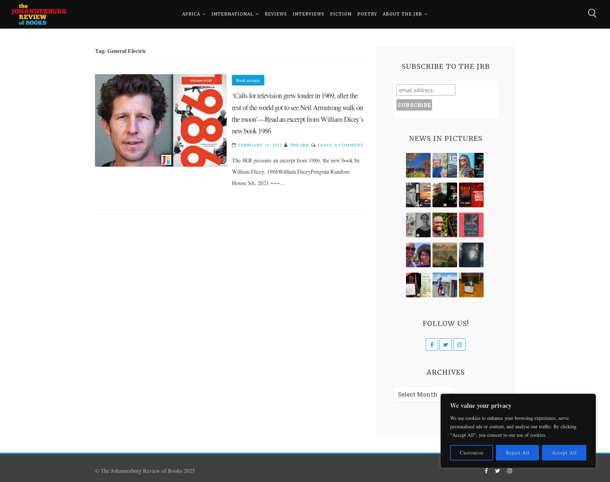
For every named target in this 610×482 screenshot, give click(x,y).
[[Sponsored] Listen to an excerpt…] (471, 165)
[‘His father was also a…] (418, 285)
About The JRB (402, 14)
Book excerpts (248, 80)
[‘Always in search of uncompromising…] (418, 195)
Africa (191, 14)
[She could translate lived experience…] (418, 255)
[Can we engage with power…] (444, 195)
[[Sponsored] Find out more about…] (471, 225)
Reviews (276, 14)
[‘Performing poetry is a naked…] (418, 225)
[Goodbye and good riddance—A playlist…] (471, 285)
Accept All (564, 452)
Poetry (367, 14)
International (232, 14)
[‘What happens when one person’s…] (444, 225)
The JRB (299, 145)
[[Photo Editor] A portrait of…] (444, 285)
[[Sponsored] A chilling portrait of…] (471, 195)
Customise (472, 452)
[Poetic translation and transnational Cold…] (471, 255)
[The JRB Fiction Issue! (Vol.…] (418, 165)
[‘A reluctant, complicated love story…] (444, 165)
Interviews (308, 14)
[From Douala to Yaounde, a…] (444, 255)
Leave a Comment (340, 145)
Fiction (341, 14)
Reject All (518, 452)
